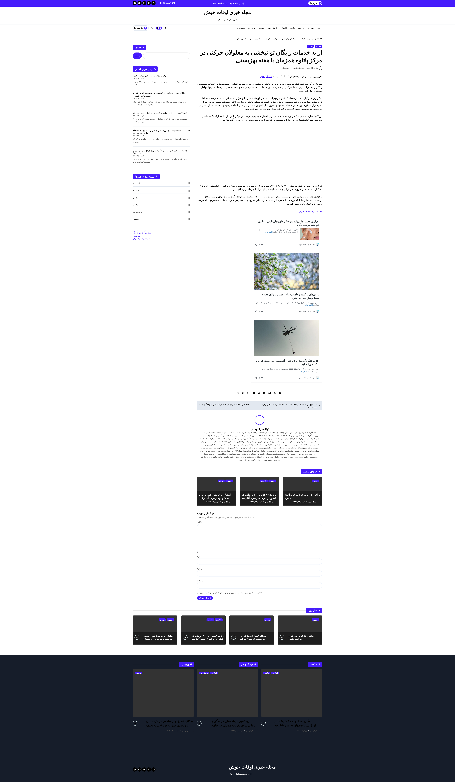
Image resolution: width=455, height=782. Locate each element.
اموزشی (261, 28)
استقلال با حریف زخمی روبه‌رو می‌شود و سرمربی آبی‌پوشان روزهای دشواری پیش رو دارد (215, 498)
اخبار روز (310, 28)
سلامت (292, 28)
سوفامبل (136, 236)
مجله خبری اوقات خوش (227, 12)
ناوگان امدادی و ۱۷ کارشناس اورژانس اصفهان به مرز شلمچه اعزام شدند (295, 725)
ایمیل (199, 568)
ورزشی (301, 28)
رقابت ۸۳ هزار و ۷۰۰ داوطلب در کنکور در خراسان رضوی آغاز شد (160, 113)
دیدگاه (200, 522)
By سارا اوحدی (312, 68)
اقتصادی (283, 28)
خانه (319, 28)
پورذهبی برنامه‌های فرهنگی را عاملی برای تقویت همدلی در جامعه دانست (233, 725)
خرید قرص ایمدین (139, 230)
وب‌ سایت (201, 580)
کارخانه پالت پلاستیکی (141, 238)
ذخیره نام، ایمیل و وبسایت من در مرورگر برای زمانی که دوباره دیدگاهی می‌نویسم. (229, 592)
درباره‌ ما (251, 28)
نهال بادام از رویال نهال (142, 233)
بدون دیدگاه (285, 68)
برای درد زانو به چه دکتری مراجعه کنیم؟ (149, 76)
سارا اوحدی (266, 76)
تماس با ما (241, 28)
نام (198, 557)
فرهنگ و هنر (272, 28)
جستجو (137, 47)
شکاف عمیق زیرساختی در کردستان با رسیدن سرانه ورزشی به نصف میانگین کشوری (256, 638)
